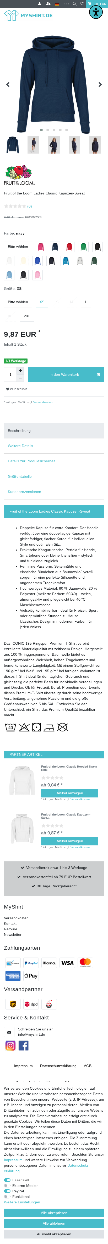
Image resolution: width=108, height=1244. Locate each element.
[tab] (54, 430)
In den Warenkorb (64, 374)
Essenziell (20, 1180)
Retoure (10, 929)
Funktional (21, 1196)
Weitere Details (20, 446)
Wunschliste (18, 389)
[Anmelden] (40, 4)
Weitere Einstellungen (22, 1202)
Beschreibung (19, 430)
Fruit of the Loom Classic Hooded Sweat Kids (69, 768)
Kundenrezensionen (24, 492)
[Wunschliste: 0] (82, 4)
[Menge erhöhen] (20, 370)
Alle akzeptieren (54, 1213)
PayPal (18, 1191)
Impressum (23, 1066)
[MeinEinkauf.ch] (49, 1004)
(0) (29, 206)
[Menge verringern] (20, 378)
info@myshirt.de (31, 1034)
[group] (22, 780)
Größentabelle (20, 476)
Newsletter (12, 934)
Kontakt (10, 923)
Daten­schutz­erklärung (58, 1066)
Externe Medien (25, 1185)
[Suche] (75, 4)
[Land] (57, 4)
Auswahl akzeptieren (54, 1234)
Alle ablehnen (54, 1223)
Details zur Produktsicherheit (31, 461)
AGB (87, 1066)
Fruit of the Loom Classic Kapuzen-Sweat (65, 816)
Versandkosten (42, 402)
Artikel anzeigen (70, 793)
